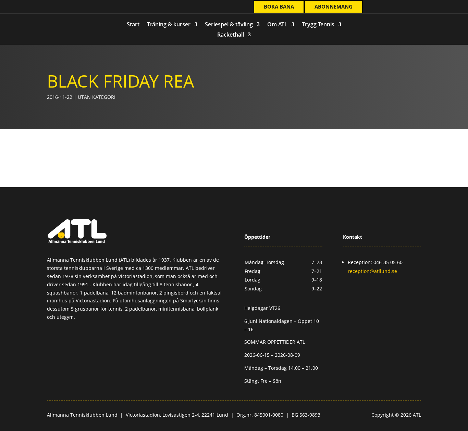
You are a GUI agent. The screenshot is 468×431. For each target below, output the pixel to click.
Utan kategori (96, 97)
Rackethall (230, 35)
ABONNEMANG (334, 6)
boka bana (279, 6)
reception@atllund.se (372, 271)
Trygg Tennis (318, 25)
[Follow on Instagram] (57, 7)
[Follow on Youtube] (71, 7)
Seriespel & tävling (229, 25)
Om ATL (277, 25)
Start (133, 25)
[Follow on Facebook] (43, 7)
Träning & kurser (168, 25)
